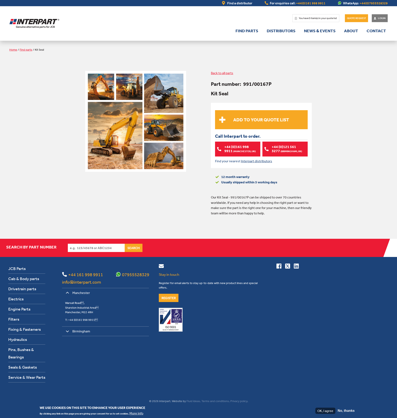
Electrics (16, 298)
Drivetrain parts (22, 288)
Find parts (247, 30)
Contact (376, 30)
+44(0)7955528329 (374, 3)
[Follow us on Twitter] (287, 267)
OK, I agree (325, 411)
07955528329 (135, 274)
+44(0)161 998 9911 (310, 3)
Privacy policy (238, 401)
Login (382, 18)
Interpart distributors (256, 161)
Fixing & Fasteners (24, 329)
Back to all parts (222, 73)
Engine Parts (19, 309)
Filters (13, 319)
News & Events (320, 30)
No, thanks (346, 410)
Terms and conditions (215, 401)
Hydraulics (17, 339)
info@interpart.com (81, 282)
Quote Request (356, 18)
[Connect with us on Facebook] (278, 267)
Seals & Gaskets (22, 367)
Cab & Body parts (23, 278)
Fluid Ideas (193, 401)
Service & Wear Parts (26, 377)
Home (13, 49)
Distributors (281, 30)
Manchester (81, 293)
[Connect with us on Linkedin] (296, 267)
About (351, 30)
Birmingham (81, 331)
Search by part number (31, 247)
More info (136, 413)
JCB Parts (17, 268)
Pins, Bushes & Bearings (21, 353)
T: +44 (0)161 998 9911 (81, 320)
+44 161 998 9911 (85, 274)
